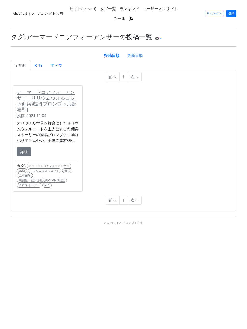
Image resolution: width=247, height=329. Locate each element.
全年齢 (20, 65)
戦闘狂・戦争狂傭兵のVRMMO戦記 (42, 180)
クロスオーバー (29, 185)
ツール (119, 18)
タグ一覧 (108, 8)
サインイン (214, 13)
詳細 (24, 151)
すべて (56, 65)
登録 (231, 13)
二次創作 (25, 175)
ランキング (129, 8)
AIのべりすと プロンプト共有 (38, 13)
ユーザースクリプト (160, 8)
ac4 (47, 185)
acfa (22, 171)
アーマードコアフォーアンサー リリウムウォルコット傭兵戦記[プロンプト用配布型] (46, 101)
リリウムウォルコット (44, 171)
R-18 (38, 65)
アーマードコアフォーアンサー (49, 166)
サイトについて (82, 8)
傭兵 (67, 171)
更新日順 (135, 55)
